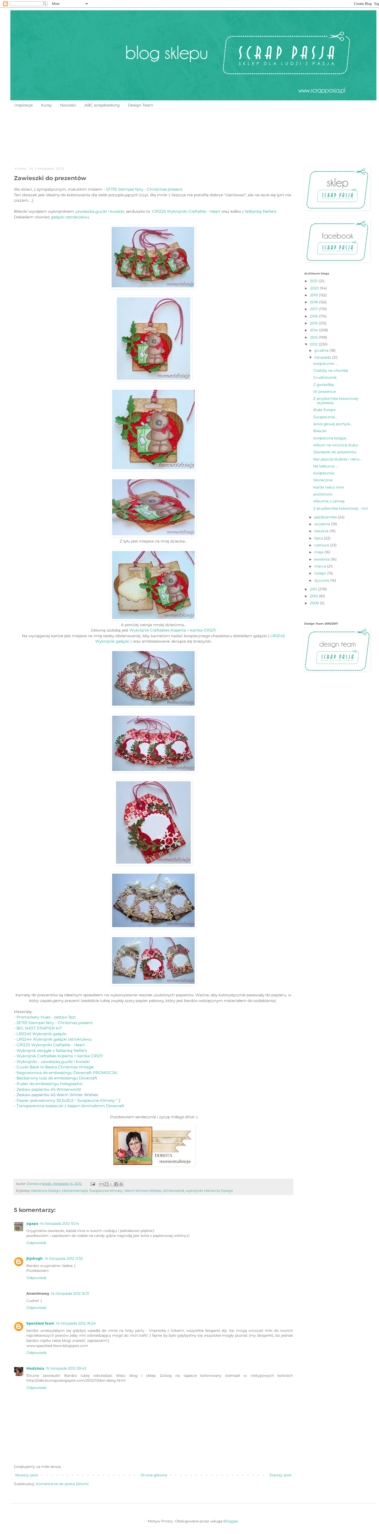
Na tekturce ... (325, 466)
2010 (314, 596)
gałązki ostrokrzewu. (70, 217)
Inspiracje (23, 105)
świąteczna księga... (330, 438)
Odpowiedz (36, 1242)
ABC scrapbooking (102, 105)
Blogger (230, 1521)
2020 (315, 288)
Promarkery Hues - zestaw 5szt (46, 1017)
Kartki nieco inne (328, 487)
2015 (314, 323)
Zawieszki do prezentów (334, 452)
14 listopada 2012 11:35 (63, 1258)
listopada (323, 357)
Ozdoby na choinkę (330, 370)
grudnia (321, 350)
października (326, 517)
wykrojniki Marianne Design (209, 1191)
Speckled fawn (40, 1323)
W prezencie (324, 391)
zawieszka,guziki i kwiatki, (99, 211)
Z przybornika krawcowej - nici (340, 508)
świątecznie (323, 473)
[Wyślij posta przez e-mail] (92, 1184)
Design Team (140, 105)
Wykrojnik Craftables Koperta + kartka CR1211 (172, 630)
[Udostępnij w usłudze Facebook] (116, 1184)
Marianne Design (45, 1191)
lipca (319, 538)
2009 (315, 603)
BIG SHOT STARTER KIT (39, 1028)
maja (319, 552)
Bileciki (319, 431)
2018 (314, 302)
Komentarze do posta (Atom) (62, 1484)
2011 (314, 589)
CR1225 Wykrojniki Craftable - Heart (186, 211)
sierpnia (321, 531)
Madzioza (35, 1368)
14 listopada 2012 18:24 (76, 1323)
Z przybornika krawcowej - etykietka (336, 400)
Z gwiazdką (323, 384)
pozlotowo (322, 494)
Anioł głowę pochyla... (332, 424)
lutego (320, 573)
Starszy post (280, 1475)
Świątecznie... (325, 417)
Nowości (68, 105)
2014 (314, 330)
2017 (314, 309)
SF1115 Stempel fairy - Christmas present (55, 1022)
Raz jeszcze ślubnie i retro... (337, 459)
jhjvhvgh (34, 1258)
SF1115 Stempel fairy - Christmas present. (144, 189)
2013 (314, 337)
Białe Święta (324, 409)
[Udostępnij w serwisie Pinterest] (121, 1184)
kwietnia (322, 559)
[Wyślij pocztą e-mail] (101, 1184)
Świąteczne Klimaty (106, 1191)
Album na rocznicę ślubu (335, 445)
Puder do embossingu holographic (50, 1083)
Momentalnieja (75, 1191)
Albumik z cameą (328, 501)
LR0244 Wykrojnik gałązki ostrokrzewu (54, 1039)
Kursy (46, 105)
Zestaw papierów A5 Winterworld (49, 1089)
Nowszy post (26, 1475)
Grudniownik (324, 377)
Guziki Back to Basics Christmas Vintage (55, 1067)
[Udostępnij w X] (111, 1184)
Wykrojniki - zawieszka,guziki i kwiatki (53, 1061)
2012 (314, 344)
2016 (314, 316)
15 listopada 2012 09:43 (66, 1368)
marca (320, 566)
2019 (314, 295)
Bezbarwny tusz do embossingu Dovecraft (57, 1078)
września (322, 524)
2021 (314, 281)
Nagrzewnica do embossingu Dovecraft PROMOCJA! (67, 1072)
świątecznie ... (325, 363)
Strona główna (154, 1475)
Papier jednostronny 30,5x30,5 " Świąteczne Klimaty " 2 (69, 1100)
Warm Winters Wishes (142, 1191)
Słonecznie (323, 480)
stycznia (322, 580)
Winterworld (173, 1191)
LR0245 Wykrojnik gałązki (42, 1033)
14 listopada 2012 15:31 (70, 1293)
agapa (32, 1223)
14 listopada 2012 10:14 (59, 1223)
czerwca (322, 545)
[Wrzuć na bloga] (106, 1184)
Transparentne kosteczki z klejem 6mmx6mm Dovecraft (70, 1105)
